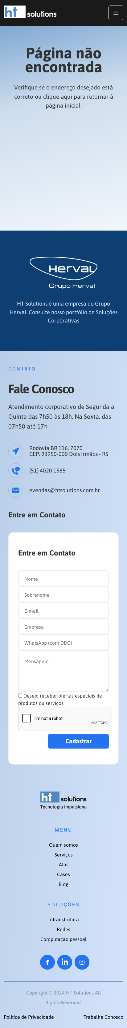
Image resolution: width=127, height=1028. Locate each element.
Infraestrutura (63, 919)
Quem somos (63, 845)
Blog (63, 884)
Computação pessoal (63, 939)
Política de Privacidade (29, 1017)
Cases (63, 874)
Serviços (64, 854)
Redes (63, 929)
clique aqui (57, 96)
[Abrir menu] (116, 13)
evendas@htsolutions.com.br (64, 490)
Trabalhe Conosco (103, 1017)
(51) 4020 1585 (47, 470)
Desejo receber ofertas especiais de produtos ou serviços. (60, 699)
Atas (63, 864)
